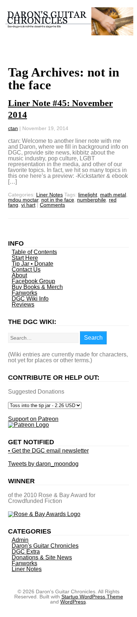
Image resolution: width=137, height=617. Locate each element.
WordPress (73, 602)
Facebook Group (33, 281)
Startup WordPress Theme (92, 597)
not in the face (57, 200)
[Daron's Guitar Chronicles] (68, 31)
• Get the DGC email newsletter (48, 451)
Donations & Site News (42, 557)
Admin (20, 540)
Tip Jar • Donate (32, 264)
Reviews (23, 304)
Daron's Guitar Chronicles (45, 546)
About (19, 275)
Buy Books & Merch (37, 287)
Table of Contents (34, 252)
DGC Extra (26, 551)
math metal (113, 195)
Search (93, 338)
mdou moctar (23, 200)
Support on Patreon (33, 419)
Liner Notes (49, 195)
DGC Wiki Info (30, 299)
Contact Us (26, 269)
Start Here (25, 258)
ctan (13, 128)
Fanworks (24, 293)
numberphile (91, 200)
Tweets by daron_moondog (43, 464)
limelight (87, 195)
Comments (52, 205)
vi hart (28, 205)
